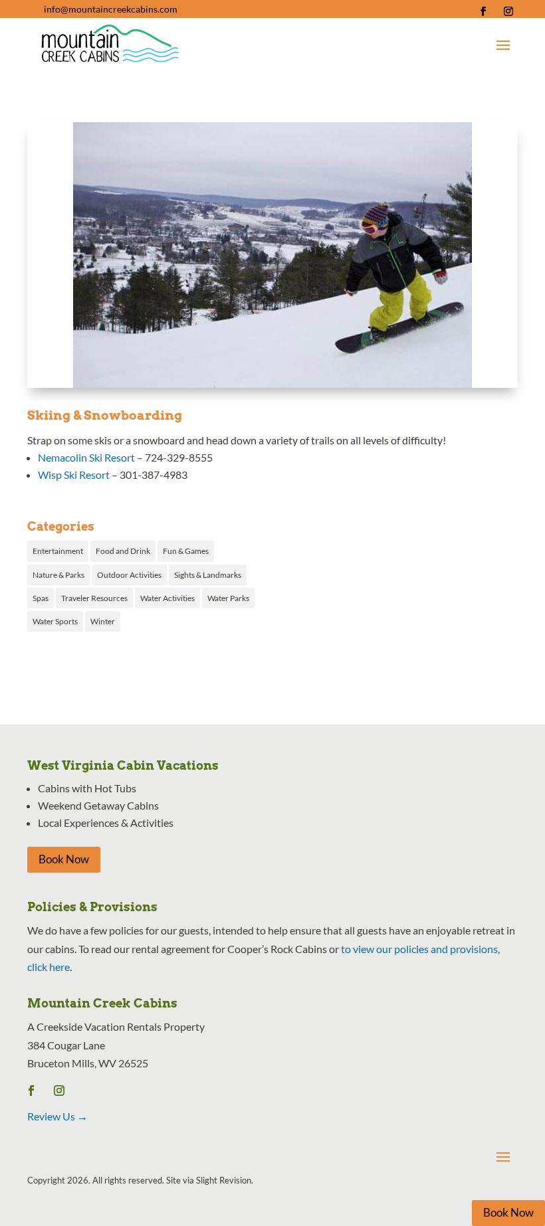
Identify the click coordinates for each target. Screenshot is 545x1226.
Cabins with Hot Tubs (87, 788)
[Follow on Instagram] (508, 11)
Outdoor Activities (129, 575)
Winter (102, 621)
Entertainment (58, 551)
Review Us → (57, 1116)
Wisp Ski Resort (74, 474)
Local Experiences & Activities (105, 822)
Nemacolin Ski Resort (86, 457)
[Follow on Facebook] (483, 11)
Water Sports (55, 621)
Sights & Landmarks (207, 575)
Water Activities (167, 598)
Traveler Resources (94, 598)
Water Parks (228, 598)
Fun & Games (186, 551)
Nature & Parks (58, 575)
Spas (41, 598)
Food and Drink (123, 551)
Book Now (64, 859)
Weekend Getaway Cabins (98, 805)
